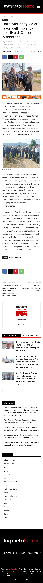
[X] (10, 57)
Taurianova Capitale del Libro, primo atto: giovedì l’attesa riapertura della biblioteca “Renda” (11, 291)
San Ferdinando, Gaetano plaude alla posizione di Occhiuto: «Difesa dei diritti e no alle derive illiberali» (27, 378)
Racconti (7, 499)
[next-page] (7, 390)
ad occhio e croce (11, 460)
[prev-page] (3, 390)
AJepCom (15, 569)
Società (7, 514)
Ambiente (8, 467)
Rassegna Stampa (11, 503)
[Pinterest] (15, 57)
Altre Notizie (9, 464)
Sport (6, 517)
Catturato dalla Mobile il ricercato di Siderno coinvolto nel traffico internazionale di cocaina (21, 429)
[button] (2, 169)
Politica (11, 16)
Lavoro (6, 485)
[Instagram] (21, 579)
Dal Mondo (8, 478)
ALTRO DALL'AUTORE (31, 336)
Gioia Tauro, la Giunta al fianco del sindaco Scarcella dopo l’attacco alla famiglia (20, 421)
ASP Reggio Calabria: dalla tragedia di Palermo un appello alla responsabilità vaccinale (21, 443)
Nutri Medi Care (10, 489)
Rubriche (7, 507)
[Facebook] (4, 57)
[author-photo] (21, 316)
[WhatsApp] (21, 57)
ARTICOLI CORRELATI (12, 336)
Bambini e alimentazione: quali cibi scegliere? (31, 288)
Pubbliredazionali (11, 496)
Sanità (6, 510)
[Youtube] (27, 579)
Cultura (7, 474)
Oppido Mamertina (15, 257)
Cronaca (7, 471)
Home (4, 16)
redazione (7, 51)
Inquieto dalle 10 (10, 482)
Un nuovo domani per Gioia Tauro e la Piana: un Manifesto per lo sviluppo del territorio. (21, 436)
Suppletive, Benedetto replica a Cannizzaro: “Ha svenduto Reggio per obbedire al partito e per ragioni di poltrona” (27, 361)
